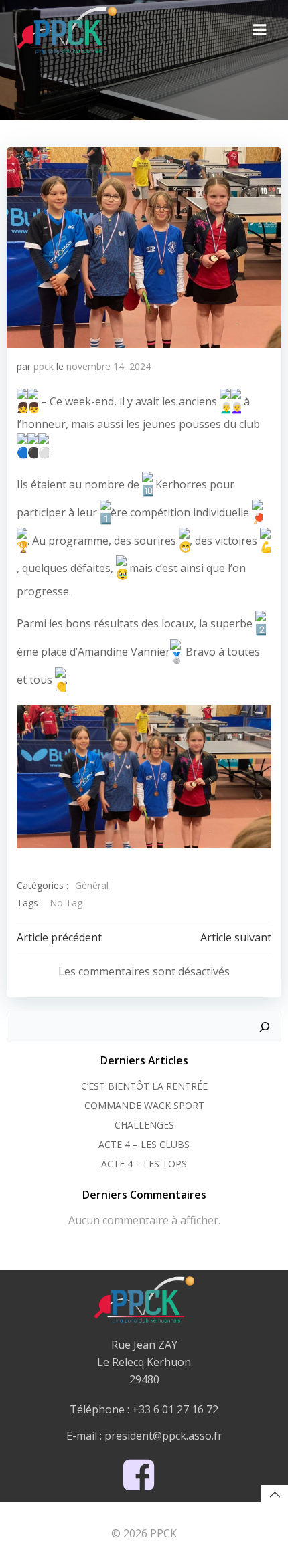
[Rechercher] (264, 1026)
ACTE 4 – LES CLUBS (144, 1144)
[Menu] (259, 30)
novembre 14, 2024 (108, 366)
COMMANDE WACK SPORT (144, 1105)
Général (92, 885)
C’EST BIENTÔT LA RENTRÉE (144, 1086)
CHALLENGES (144, 1124)
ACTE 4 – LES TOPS (144, 1163)
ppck (43, 366)
